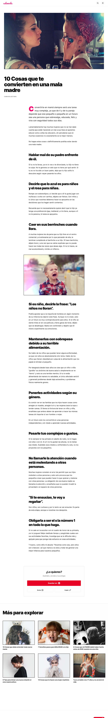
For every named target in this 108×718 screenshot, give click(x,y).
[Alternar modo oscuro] (103, 3)
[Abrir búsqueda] (98, 3)
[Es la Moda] (8, 3)
